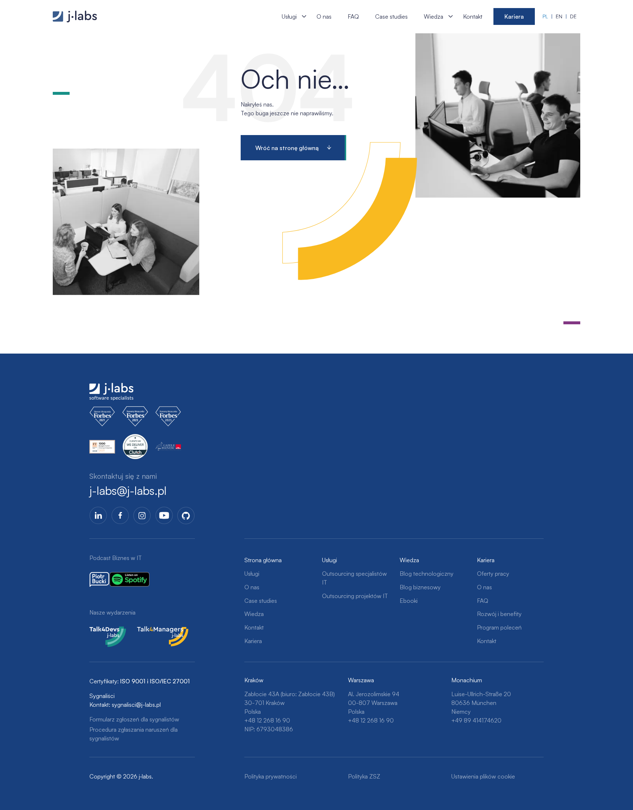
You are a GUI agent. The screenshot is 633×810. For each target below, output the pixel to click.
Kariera (514, 16)
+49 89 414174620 (476, 720)
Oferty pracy (493, 573)
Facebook (120, 515)
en (559, 16)
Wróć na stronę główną (287, 148)
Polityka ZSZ (364, 776)
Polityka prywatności (270, 776)
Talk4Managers (156, 630)
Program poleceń (499, 627)
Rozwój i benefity (499, 613)
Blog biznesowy (420, 587)
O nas (324, 16)
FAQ (353, 16)
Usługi (289, 16)
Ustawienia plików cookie (483, 776)
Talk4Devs (102, 630)
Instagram (142, 515)
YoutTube (164, 515)
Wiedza (433, 16)
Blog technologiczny (427, 573)
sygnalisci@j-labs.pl (136, 704)
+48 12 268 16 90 (267, 720)
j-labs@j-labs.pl (128, 490)
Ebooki (409, 600)
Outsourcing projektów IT (355, 596)
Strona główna (263, 560)
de (573, 16)
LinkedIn (98, 515)
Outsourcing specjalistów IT (354, 578)
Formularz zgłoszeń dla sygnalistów (134, 719)
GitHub (186, 515)
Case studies (391, 16)
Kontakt (472, 16)
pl (545, 16)
